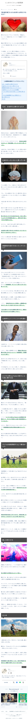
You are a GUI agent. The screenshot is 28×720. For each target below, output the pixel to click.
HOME (2, 711)
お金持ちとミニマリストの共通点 (10, 89)
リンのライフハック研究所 (14, 2)
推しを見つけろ (6, 97)
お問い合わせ (18, 714)
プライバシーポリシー (10, 714)
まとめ (3, 99)
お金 (16, 9)
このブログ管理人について (14, 715)
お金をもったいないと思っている (10, 86)
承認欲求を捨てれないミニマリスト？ (11, 88)
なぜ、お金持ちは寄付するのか (10, 84)
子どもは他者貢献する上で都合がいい (11, 95)
